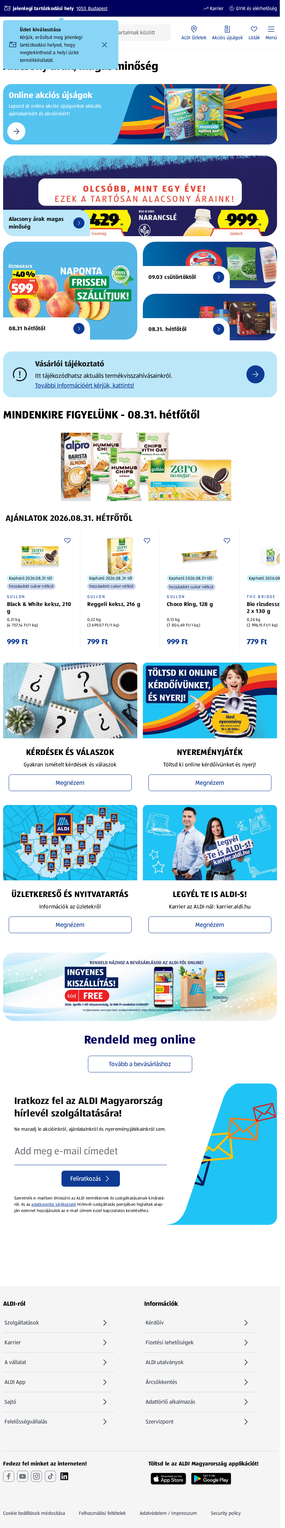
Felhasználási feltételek (102, 1513)
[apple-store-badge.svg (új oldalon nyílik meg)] (168, 1477)
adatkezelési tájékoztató (53, 1204)
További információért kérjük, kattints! (84, 385)
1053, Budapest (91, 8)
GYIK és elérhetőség (253, 8)
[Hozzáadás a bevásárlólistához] (67, 541)
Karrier (213, 8)
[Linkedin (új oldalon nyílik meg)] (64, 1476)
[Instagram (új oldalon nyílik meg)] (36, 1476)
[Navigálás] (255, 374)
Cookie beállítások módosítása (34, 1513)
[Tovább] (78, 223)
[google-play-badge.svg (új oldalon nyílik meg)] (211, 1477)
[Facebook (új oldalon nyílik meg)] (8, 1476)
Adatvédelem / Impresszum (168, 1513)
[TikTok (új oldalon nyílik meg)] (50, 1476)
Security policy (226, 1513)
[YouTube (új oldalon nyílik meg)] (22, 1476)
